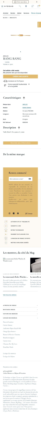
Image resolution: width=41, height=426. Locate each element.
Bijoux (5, 17)
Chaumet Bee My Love (10, 344)
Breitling (10, 384)
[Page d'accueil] (8, 6)
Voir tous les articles (9, 295)
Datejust (34, 400)
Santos (13, 402)
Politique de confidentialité (17, 201)
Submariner (6, 402)
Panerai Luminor (8, 322)
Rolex (5, 384)
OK (30, 179)
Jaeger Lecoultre (19, 384)
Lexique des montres (9, 353)
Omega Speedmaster (9, 331)
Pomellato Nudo (8, 347)
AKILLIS (5, 56)
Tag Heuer (27, 384)
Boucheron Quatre (9, 338)
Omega (34, 384)
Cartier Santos (7, 325)
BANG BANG (12, 58)
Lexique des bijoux (9, 356)
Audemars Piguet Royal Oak (12, 328)
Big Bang (18, 402)
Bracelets (13, 17)
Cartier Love (7, 341)
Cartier (5, 386)
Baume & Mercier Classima (11, 334)
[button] (20, 52)
